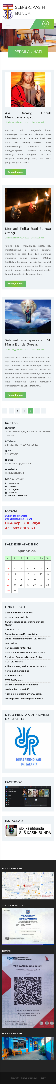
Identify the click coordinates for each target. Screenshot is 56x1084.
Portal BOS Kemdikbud (17, 671)
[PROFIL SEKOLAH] (28, 1048)
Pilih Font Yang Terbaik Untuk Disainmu (26, 666)
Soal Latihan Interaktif (17, 689)
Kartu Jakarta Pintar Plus (18, 648)
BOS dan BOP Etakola (16, 617)
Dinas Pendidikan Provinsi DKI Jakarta (25, 638)
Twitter (12, 486)
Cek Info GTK (12, 629)
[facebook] (28, 796)
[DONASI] (28, 990)
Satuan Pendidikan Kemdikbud (21, 684)
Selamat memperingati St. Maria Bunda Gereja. (28, 342)
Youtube (12, 492)
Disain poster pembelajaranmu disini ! (25, 698)
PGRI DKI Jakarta (14, 661)
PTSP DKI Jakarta (14, 680)
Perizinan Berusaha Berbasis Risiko (24, 657)
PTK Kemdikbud (13, 675)
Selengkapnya (15, 172)
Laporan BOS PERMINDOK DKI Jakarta (25, 652)
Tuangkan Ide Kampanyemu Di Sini (23, 694)
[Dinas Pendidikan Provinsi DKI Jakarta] (28, 745)
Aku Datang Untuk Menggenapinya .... (28, 115)
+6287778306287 (17, 495)
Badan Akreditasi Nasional (19, 612)
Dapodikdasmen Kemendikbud (21, 634)
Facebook (13, 483)
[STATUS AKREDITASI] (28, 926)
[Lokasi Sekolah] (28, 885)
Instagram (13, 489)
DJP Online (11, 643)
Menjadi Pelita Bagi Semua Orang (28, 231)
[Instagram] (28, 830)
